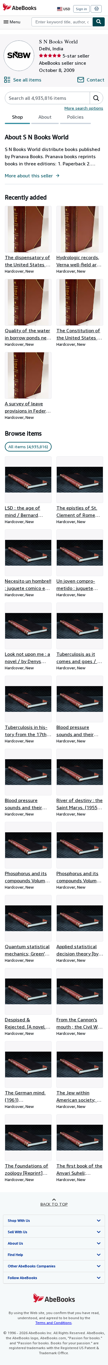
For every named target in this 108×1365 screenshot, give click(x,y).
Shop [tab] (17, 117)
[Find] (99, 21)
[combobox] (62, 21)
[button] (96, 98)
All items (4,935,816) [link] (28, 446)
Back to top (54, 1204)
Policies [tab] (75, 117)
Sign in (81, 9)
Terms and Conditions (53, 1322)
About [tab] (45, 117)
